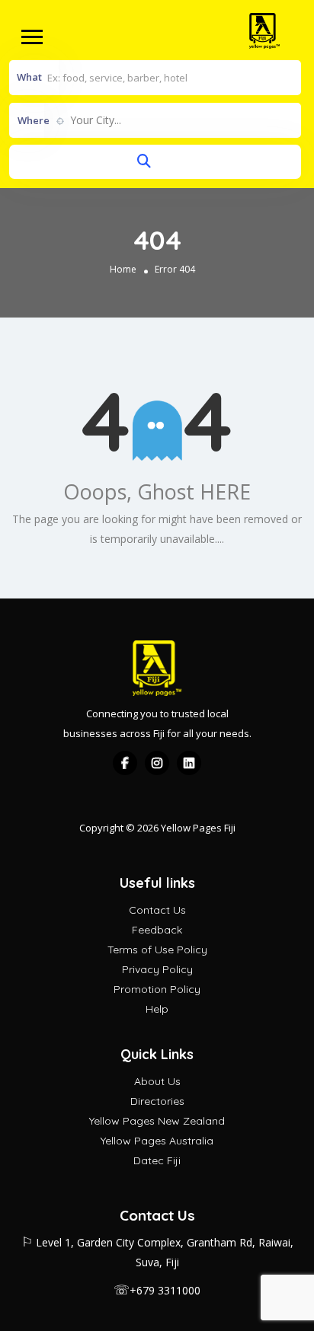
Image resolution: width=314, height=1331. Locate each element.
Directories (157, 1101)
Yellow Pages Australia (157, 1140)
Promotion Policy (157, 989)
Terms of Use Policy (157, 949)
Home (123, 269)
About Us (157, 1081)
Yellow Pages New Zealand (157, 1121)
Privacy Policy (157, 969)
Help (157, 1009)
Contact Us (157, 910)
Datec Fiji (157, 1160)
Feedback (157, 930)
